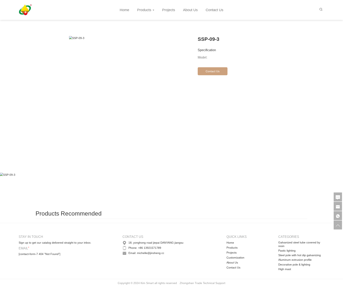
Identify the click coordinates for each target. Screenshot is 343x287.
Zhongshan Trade (191, 283)
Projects (168, 10)
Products (232, 247)
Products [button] (144, 10)
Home (124, 10)
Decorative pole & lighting (294, 264)
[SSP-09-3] (30, 189)
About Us (190, 10)
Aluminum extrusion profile (295, 259)
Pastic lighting (287, 250)
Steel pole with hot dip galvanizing (299, 255)
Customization (235, 257)
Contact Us (214, 10)
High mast (284, 269)
